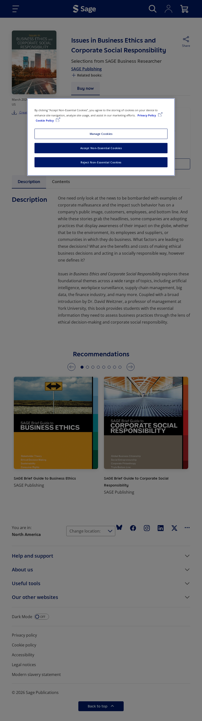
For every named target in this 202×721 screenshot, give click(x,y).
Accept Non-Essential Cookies (101, 148)
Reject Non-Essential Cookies (101, 162)
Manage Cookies (101, 133)
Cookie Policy (45, 120)
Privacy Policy (147, 115)
